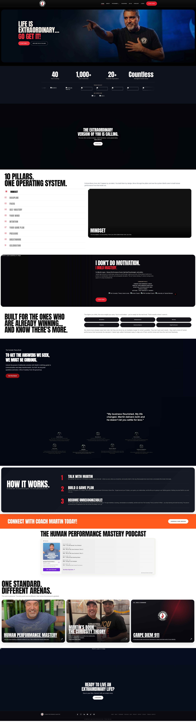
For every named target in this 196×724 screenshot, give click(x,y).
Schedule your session (178, 521)
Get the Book (12, 376)
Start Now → (24, 43)
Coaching (124, 3)
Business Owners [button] (138, 325)
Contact (139, 714)
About (108, 3)
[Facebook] (77, 714)
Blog (130, 3)
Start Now (151, 3)
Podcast (136, 3)
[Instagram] (81, 714)
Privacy (144, 714)
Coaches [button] (102, 325)
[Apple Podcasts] (94, 714)
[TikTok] (90, 714)
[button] (98, 436)
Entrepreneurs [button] (137, 319)
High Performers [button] (174, 325)
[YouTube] (87, 714)
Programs (115, 3)
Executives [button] (101, 319)
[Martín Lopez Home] (42, 3)
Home (102, 3)
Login (142, 3)
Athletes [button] (174, 319)
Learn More (98, 697)
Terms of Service (151, 714)
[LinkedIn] (84, 714)
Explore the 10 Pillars (39, 43)
